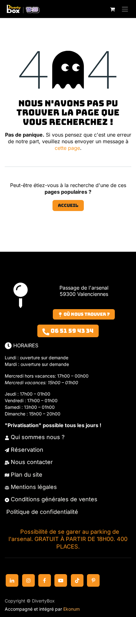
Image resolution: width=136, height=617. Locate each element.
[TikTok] (77, 580)
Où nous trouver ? (86, 314)
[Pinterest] (93, 580)
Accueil (68, 205)
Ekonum (71, 609)
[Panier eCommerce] (112, 9)
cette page (67, 148)
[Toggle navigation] (125, 9)
